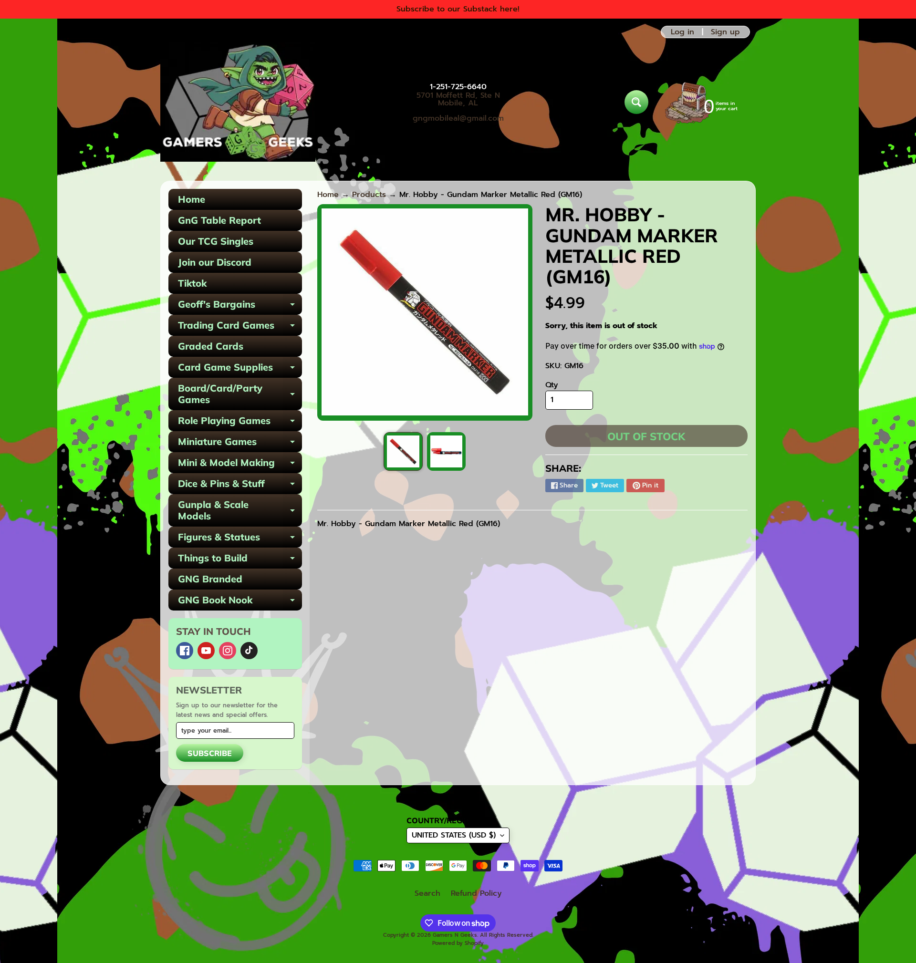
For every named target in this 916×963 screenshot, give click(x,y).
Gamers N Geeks (455, 935)
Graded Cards (210, 346)
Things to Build (240, 560)
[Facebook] (184, 650)
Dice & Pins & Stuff (240, 485)
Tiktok (192, 283)
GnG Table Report (219, 220)
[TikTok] (249, 650)
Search (427, 893)
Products (369, 194)
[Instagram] (227, 650)
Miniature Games (240, 443)
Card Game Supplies (240, 369)
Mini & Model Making (240, 464)
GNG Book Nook (240, 602)
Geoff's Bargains (240, 306)
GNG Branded (210, 579)
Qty (551, 385)
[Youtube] (206, 650)
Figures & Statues (240, 539)
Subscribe (209, 753)
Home (191, 199)
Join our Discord (214, 262)
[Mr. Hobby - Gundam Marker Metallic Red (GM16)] (403, 451)
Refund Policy (476, 893)
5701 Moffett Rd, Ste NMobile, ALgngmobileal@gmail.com (458, 107)
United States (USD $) (454, 835)
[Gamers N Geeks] (237, 102)
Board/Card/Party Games (240, 394)
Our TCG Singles (215, 241)
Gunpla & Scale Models (240, 510)
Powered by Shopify (458, 943)
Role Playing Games (240, 422)
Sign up (725, 32)
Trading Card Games (240, 327)
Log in (682, 32)
